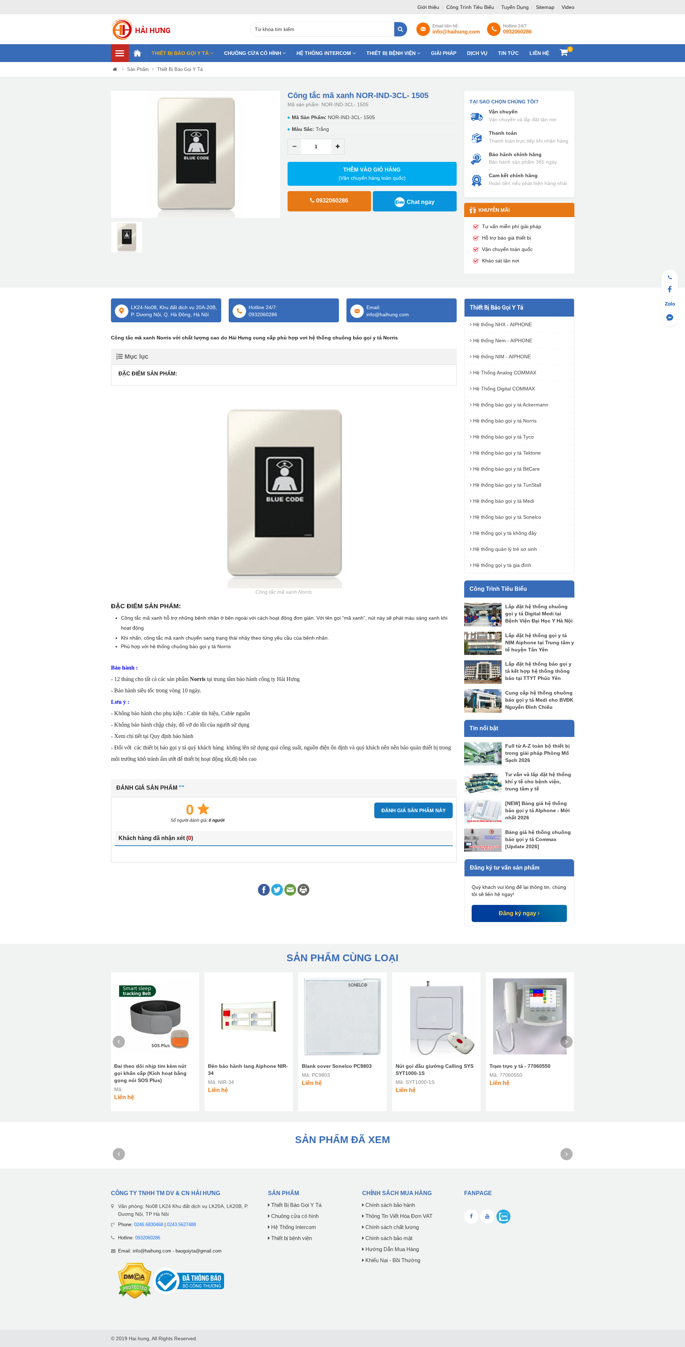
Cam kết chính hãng (513, 175)
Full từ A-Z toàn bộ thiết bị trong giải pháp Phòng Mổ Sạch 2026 (537, 753)
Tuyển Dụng (515, 7)
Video (568, 7)
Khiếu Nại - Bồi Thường (392, 1260)
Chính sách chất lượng (391, 1227)
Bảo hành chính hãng (515, 154)
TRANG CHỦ (137, 53)
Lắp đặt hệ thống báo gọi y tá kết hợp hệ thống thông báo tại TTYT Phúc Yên (538, 671)
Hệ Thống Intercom (324, 53)
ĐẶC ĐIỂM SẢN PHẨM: (147, 373)
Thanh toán (503, 133)
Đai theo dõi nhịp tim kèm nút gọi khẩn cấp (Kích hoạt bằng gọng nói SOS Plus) (150, 1073)
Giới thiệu (429, 7)
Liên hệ (539, 53)
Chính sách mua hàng (397, 1193)
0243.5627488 (181, 1224)
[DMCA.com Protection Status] (134, 1280)
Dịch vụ (477, 53)
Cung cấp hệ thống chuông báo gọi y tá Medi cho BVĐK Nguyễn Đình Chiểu (539, 700)
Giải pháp (443, 53)
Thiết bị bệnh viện (391, 53)
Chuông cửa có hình (253, 53)
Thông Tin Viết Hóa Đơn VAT (398, 1216)
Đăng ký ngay (518, 913)
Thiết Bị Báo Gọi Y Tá (181, 53)
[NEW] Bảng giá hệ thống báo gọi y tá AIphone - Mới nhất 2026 (537, 810)
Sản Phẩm (138, 69)
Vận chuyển (503, 111)
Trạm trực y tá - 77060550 (519, 1066)
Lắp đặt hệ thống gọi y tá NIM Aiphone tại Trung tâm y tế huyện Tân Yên (539, 642)
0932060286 (147, 1237)
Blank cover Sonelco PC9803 (337, 1066)
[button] (116, 154)
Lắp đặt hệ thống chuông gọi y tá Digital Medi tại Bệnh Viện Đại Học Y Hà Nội (539, 614)
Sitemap (546, 7)
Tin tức (508, 53)
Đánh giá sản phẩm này (413, 810)
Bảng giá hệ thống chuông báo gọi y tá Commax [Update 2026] (538, 839)
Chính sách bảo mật (388, 1238)
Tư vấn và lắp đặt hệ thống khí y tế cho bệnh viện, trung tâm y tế (538, 782)
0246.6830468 (148, 1224)
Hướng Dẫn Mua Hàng (391, 1249)
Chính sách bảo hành (389, 1205)
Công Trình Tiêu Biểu (471, 7)
